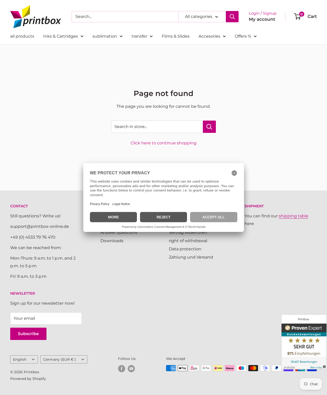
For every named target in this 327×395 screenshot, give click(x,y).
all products (22, 36)
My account (262, 19)
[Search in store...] (209, 127)
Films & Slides (176, 36)
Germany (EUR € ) (59, 359)
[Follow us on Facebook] (121, 368)
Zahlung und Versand (191, 257)
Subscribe (28, 333)
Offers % (243, 36)
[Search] (232, 16)
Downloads (111, 240)
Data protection (185, 249)
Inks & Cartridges (60, 36)
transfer (139, 36)
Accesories (209, 36)
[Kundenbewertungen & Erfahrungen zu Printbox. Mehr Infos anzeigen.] (304, 341)
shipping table (293, 215)
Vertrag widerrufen (188, 232)
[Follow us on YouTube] (131, 368)
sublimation (104, 36)
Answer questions (118, 232)
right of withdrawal (188, 240)
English (19, 359)
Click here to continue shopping (163, 143)
